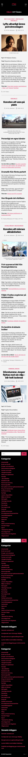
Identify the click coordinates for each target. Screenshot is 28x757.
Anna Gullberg (11, 381)
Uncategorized (18, 225)
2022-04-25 (21, 108)
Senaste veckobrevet (7, 630)
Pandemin (4, 503)
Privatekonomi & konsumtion (9, 513)
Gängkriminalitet (6, 472)
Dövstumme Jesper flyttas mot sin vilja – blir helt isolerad (14, 375)
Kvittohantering (6, 491)
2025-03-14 (21, 30)
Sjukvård (4, 519)
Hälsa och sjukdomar (7, 474)
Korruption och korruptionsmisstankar (12, 487)
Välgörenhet (5, 536)
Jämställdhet (19, 19)
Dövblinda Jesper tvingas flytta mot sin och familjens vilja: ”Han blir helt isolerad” (13, 432)
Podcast (3, 509)
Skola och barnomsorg (8, 523)
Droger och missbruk (7, 466)
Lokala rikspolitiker (7, 495)
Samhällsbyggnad (6, 515)
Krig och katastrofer (7, 489)
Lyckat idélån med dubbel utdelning (11, 640)
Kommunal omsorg (14, 368)
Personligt (14, 20)
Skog (2, 521)
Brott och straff (9, 19)
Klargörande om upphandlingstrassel (12, 636)
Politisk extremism (6, 511)
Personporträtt (5, 507)
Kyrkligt (3, 493)
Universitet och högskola (8, 533)
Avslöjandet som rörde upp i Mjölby (11, 633)
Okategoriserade (6, 501)
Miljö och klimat (5, 497)
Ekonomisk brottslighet (8, 468)
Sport (3, 527)
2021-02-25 (20, 381)
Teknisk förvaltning (7, 529)
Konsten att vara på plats (14, 103)
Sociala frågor (9, 225)
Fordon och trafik (6, 470)
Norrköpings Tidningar (8, 360)
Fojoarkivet (8, 754)
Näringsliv (4, 499)
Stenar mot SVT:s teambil (14, 194)
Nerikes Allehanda (7, 218)
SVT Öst (21, 218)
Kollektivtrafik (5, 480)
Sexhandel (4, 517)
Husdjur (3, 476)
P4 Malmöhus (17, 360)
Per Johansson (11, 30)
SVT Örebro (6, 91)
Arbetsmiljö (4, 462)
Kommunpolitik (5, 484)
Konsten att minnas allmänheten (14, 230)
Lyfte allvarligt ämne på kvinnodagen (14, 25)
